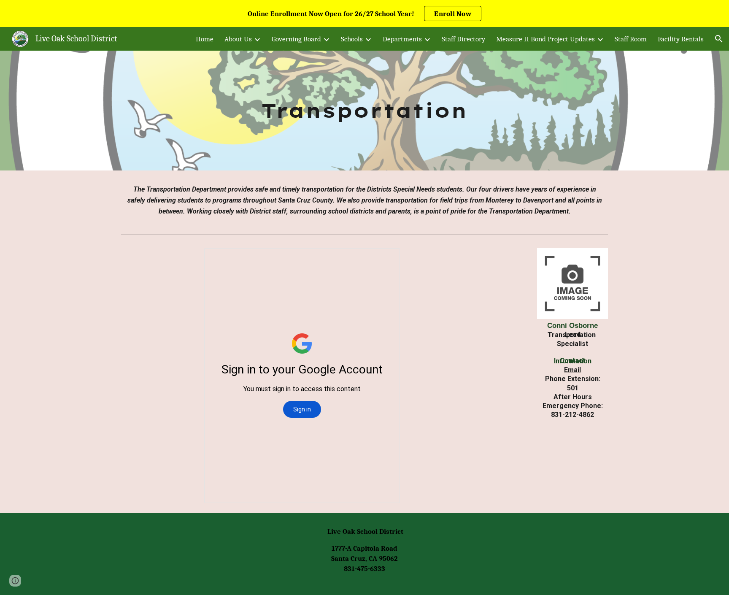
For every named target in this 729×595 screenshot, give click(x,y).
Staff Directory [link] (463, 39)
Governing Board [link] (296, 39)
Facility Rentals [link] (681, 39)
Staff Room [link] (631, 39)
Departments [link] (402, 39)
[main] (364, 110)
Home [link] (204, 39)
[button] (719, 39)
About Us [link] (238, 39)
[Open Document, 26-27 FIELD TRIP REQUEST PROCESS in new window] (384, 259)
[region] (364, 13)
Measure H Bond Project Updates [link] (545, 39)
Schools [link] (352, 39)
